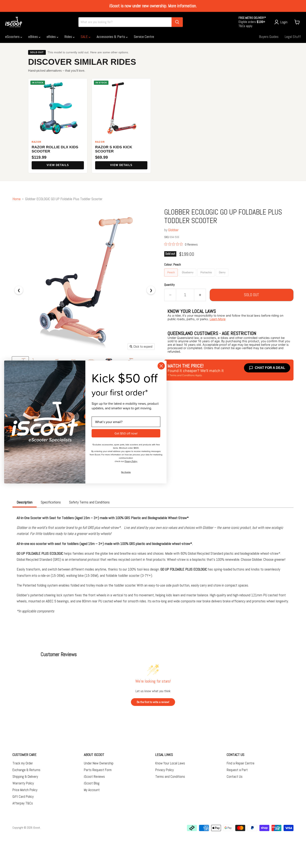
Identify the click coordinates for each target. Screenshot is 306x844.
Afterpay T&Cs (22, 803)
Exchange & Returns (26, 770)
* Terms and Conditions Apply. (185, 375)
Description (24, 502)
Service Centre (144, 36)
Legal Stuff (293, 36)
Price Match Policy (24, 790)
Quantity (169, 285)
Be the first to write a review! (153, 702)
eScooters (12, 36)
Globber (173, 229)
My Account (92, 790)
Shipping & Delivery (25, 776)
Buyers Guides (269, 36)
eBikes (33, 36)
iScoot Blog (92, 783)
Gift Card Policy (23, 796)
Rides (69, 36)
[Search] (177, 22)
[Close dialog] (161, 366)
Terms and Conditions (170, 776)
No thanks (126, 472)
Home (16, 199)
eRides (52, 36)
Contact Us (235, 776)
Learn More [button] (217, 319)
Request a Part (237, 770)
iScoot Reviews (94, 776)
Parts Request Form (98, 770)
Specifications (51, 502)
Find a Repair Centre (240, 763)
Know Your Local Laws (170, 763)
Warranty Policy (23, 783)
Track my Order (22, 763)
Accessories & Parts (111, 36)
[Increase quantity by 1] (200, 295)
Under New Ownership (98, 763)
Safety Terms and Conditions (89, 502)
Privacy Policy (164, 770)
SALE (85, 36)
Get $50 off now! (125, 433)
